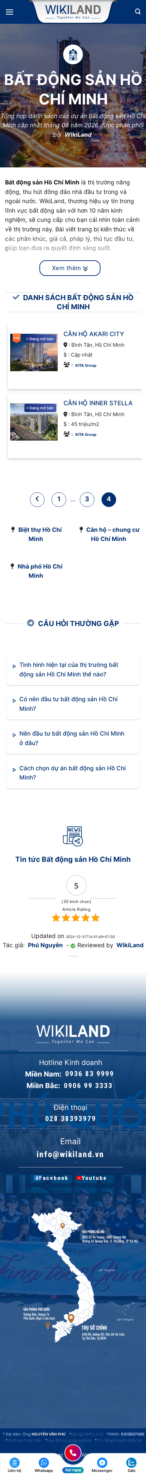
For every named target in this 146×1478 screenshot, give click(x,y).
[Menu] (9, 11)
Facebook (53, 1178)
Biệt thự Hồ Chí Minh (39, 534)
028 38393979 (70, 1119)
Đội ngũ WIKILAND (87, 1434)
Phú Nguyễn (45, 945)
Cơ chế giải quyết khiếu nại (119, 1440)
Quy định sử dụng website (69, 1440)
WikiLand (78, 134)
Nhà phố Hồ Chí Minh (40, 571)
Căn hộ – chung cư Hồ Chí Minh (113, 534)
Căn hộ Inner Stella (98, 402)
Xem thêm (67, 268)
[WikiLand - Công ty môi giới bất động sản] (72, 12)
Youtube (94, 1178)
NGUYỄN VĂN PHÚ (49, 1434)
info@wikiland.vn (70, 1154)
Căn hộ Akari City (93, 333)
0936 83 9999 (89, 1074)
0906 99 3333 (88, 1086)
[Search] (138, 11)
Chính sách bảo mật (24, 1440)
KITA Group (85, 365)
